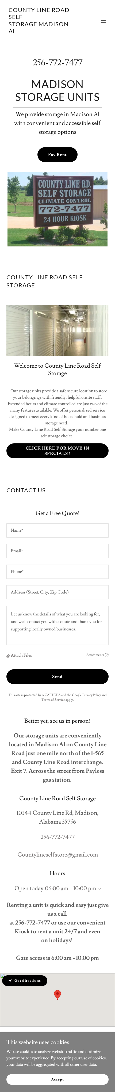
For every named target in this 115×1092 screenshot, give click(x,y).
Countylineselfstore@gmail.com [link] (57, 855)
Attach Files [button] (21, 655)
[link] (42, 32)
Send (57, 676)
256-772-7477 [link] (57, 62)
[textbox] (57, 530)
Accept (57, 1079)
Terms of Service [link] (53, 700)
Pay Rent (57, 154)
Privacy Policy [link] (91, 695)
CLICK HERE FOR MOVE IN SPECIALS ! (57, 451)
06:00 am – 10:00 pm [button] (70, 888)
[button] (103, 20)
